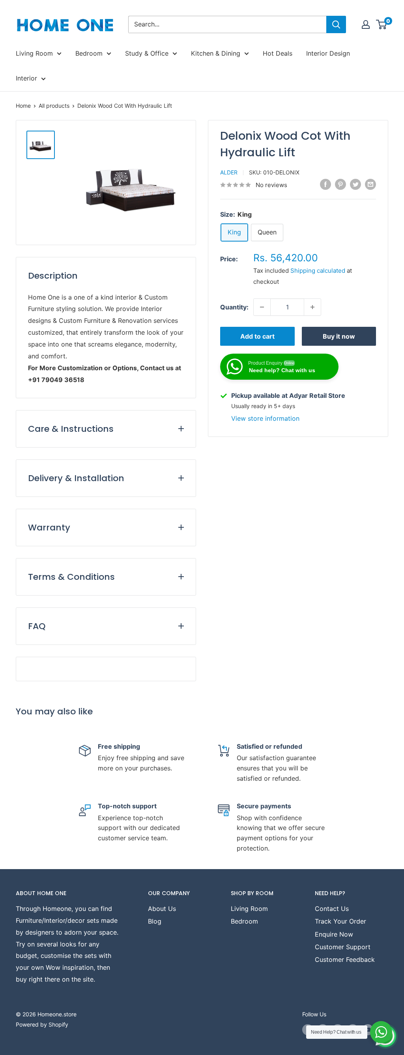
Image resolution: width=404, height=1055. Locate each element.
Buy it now (339, 336)
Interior (26, 78)
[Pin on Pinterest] (340, 184)
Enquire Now (334, 934)
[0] (382, 24)
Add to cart (257, 336)
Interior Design (328, 53)
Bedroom (89, 53)
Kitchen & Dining (215, 53)
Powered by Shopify (42, 1024)
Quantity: (234, 307)
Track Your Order (340, 921)
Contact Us (332, 909)
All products (54, 105)
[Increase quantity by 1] (312, 307)
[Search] (336, 24)
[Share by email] (370, 184)
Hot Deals (277, 53)
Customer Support (342, 947)
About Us (162, 909)
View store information (265, 418)
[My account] (366, 24)
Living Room (34, 53)
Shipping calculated (317, 270)
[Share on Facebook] (325, 184)
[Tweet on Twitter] (355, 184)
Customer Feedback (345, 959)
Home (23, 105)
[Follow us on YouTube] (367, 1029)
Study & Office (146, 53)
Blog (154, 921)
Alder (229, 172)
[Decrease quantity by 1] (262, 307)
